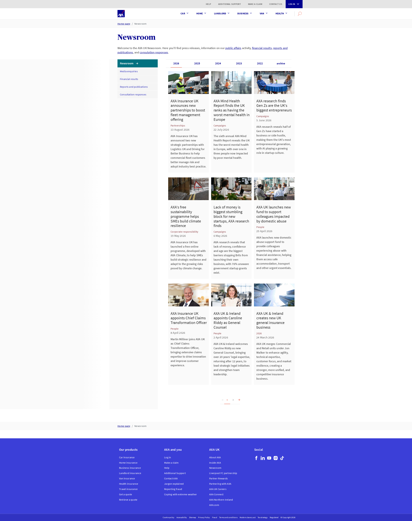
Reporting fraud (173, 489)
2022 (260, 63)
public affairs (233, 48)
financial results (262, 48)
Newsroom (140, 23)
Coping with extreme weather (180, 494)
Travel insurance (128, 489)
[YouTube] (269, 458)
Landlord (220, 13)
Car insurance (127, 457)
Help (208, 4)
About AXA (215, 457)
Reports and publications (134, 86)
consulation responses (154, 52)
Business (242, 13)
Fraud (214, 517)
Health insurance (128, 483)
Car (183, 13)
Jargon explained (174, 483)
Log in (291, 4)
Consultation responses (133, 94)
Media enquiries (129, 71)
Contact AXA (171, 478)
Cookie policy (168, 517)
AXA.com (214, 505)
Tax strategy (263, 517)
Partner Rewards (218, 478)
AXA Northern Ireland (221, 499)
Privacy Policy (204, 517)
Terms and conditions (228, 517)
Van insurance (127, 478)
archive (281, 63)
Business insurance (130, 467)
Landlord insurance (130, 473)
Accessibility (182, 517)
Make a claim (255, 4)
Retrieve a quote (128, 499)
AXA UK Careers (217, 489)
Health (280, 13)
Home (199, 13)
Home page (123, 23)
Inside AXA (215, 462)
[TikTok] (282, 458)
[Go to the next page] (238, 400)
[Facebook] (256, 458)
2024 (218, 63)
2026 (176, 63)
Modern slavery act (248, 517)
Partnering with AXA (220, 483)
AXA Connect (216, 494)
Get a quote (125, 494)
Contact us (275, 4)
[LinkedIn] (263, 458)
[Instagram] (276, 458)
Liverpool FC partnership (223, 473)
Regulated (274, 517)
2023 (239, 63)
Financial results (129, 79)
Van (262, 13)
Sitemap (192, 517)
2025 (197, 63)
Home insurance (128, 462)
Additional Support (229, 4)
